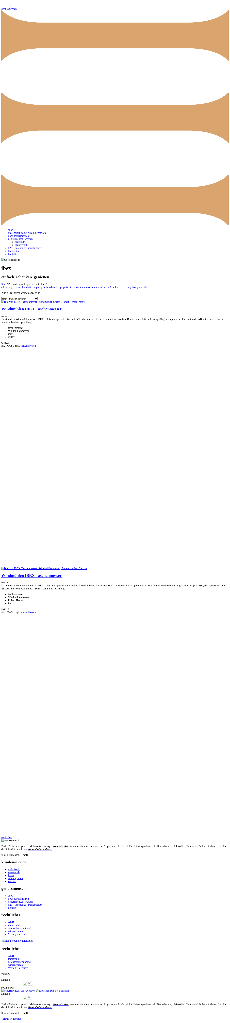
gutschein (142, 287)
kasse (11, 875)
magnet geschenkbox (44, 287)
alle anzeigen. (8, 287)
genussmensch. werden (20, 238)
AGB (11, 922)
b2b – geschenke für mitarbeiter (25, 248)
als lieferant (21, 245)
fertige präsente (64, 287)
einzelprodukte (24, 287)
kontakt (12, 254)
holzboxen (120, 287)
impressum (14, 925)
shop (10, 229)
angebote (132, 287)
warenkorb (14, 872)
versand (12, 881)
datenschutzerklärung (19, 928)
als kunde (20, 241)
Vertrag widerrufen (18, 934)
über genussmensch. (18, 235)
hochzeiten (14, 251)
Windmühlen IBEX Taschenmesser (31, 309)
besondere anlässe (104, 287)
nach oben (6, 837)
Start (3, 284)
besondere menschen (84, 287)
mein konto (14, 869)
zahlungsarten (15, 878)
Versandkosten (28, 345)
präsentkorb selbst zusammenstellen (27, 232)
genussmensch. (9, 8)
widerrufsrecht (15, 931)
